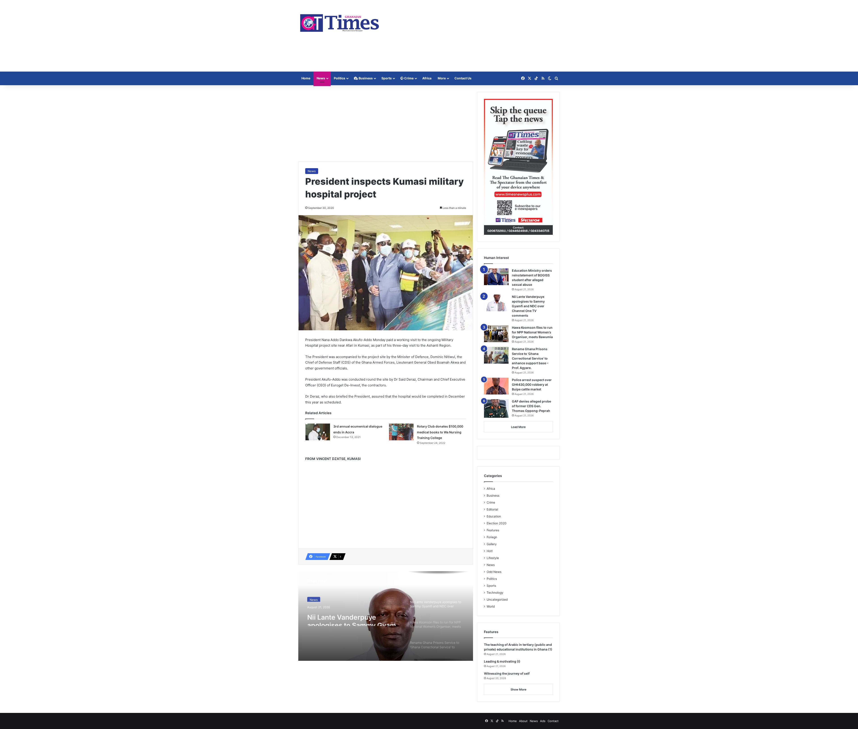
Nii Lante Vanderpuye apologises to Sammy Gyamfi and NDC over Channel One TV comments (353, 618)
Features (493, 530)
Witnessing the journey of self (507, 673)
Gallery (492, 544)
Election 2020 (497, 523)
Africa (426, 78)
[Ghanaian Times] (339, 21)
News (321, 78)
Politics (339, 78)
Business (365, 78)
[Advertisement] (474, 35)
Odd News (494, 572)
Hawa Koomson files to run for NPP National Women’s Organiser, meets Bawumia (532, 332)
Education (494, 516)
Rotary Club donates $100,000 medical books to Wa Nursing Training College (440, 432)
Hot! (490, 551)
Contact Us (462, 78)
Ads (542, 721)
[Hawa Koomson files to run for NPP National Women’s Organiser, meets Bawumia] (496, 333)
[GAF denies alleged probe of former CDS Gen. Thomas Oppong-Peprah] (496, 408)
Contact (553, 721)
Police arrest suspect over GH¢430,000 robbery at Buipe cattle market (532, 384)
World (491, 606)
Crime (409, 78)
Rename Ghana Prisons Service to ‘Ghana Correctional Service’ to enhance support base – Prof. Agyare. (530, 358)
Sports (386, 78)
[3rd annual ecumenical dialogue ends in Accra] (317, 432)
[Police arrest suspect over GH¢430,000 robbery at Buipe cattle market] (496, 386)
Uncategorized (497, 599)
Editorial (492, 509)
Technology (495, 592)
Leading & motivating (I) (502, 661)
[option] (385, 616)
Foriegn (492, 537)
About (523, 721)
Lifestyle (493, 558)
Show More (518, 689)
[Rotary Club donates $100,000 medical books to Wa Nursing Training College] (401, 432)
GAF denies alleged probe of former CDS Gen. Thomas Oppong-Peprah (531, 406)
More (442, 78)
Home (305, 78)
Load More (518, 427)
